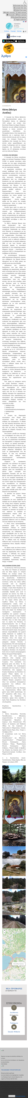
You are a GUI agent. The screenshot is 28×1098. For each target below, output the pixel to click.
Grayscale (11, 15)
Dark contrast (21, 12)
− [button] (4, 933)
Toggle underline (20, 19)
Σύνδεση (6, 31)
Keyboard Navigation (19, 17)
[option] (14, 82)
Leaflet (11, 980)
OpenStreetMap (18, 980)
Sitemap (19, 31)
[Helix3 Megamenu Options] (26, 57)
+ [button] (4, 930)
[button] (15, 2)
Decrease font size (20, 5)
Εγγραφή (13, 31)
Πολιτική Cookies (20, 1096)
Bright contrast (10, 12)
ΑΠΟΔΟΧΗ (12, 1096)
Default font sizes (20, 10)
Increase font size (20, 8)
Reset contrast (21, 15)
